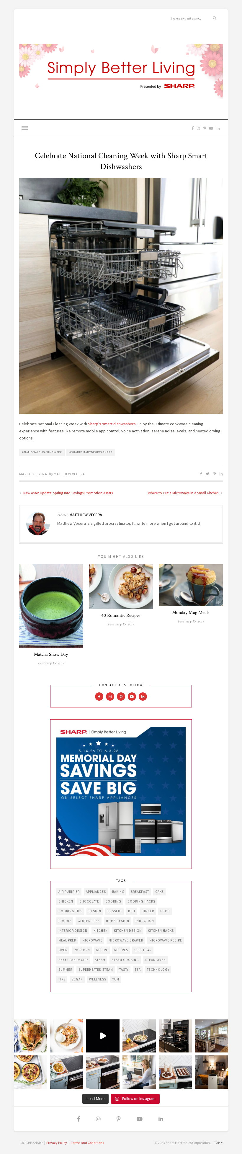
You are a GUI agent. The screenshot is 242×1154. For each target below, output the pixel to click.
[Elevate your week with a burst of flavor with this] (139, 1036)
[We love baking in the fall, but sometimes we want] (175, 1072)
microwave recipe (165, 940)
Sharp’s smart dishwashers (112, 423)
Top (217, 1143)
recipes (121, 950)
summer (65, 969)
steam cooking (125, 960)
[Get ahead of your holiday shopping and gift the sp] (211, 1072)
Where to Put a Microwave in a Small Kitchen (184, 493)
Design (95, 911)
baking (118, 892)
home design (117, 921)
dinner (148, 911)
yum (115, 979)
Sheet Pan (143, 950)
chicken (65, 901)
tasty (124, 969)
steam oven (155, 960)
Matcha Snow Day (51, 654)
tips (62, 979)
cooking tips (70, 911)
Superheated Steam (96, 969)
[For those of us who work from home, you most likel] (139, 1072)
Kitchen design (128, 931)
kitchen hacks (161, 931)
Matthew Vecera (69, 474)
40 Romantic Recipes (120, 615)
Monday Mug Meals (191, 612)
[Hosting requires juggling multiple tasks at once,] (175, 1036)
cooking (113, 901)
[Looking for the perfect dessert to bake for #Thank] (67, 1036)
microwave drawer (126, 940)
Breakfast (140, 892)
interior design (72, 931)
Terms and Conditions (87, 1142)
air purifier (69, 892)
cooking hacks (141, 901)
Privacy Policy (56, 1142)
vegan (77, 979)
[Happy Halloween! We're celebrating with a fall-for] (67, 1072)
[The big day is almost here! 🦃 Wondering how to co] (30, 1036)
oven (63, 950)
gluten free (89, 921)
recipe (102, 950)
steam (100, 960)
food (165, 911)
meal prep (67, 940)
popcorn (82, 950)
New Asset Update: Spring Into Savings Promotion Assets (67, 493)
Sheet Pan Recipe (73, 960)
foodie (64, 921)
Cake (159, 892)
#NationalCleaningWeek (42, 452)
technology (158, 969)
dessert (114, 911)
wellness (97, 979)
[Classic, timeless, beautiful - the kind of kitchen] (211, 1036)
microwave (92, 940)
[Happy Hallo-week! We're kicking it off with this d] (103, 1072)
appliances (96, 892)
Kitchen (101, 931)
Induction (144, 921)
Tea (138, 969)
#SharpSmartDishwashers (90, 452)
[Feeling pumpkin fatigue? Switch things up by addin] (30, 1072)
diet (131, 911)
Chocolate (89, 901)
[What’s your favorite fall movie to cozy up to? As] (103, 1036)
